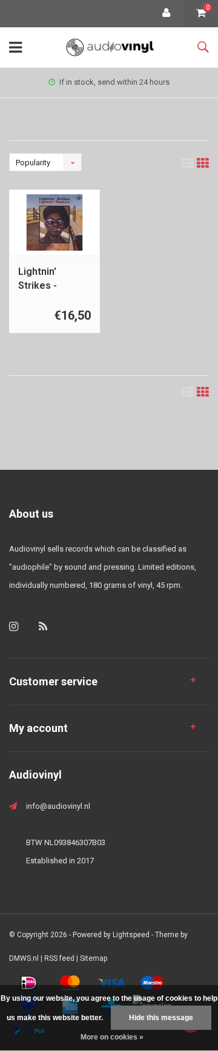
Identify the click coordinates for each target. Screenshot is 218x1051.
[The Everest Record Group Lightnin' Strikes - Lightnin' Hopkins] (55, 222)
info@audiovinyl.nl (58, 806)
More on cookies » (112, 1037)
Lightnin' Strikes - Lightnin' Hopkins (37, 279)
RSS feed (59, 958)
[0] (201, 13)
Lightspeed (131, 935)
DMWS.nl (24, 958)
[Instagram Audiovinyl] (13, 626)
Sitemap (93, 958)
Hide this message (161, 1017)
